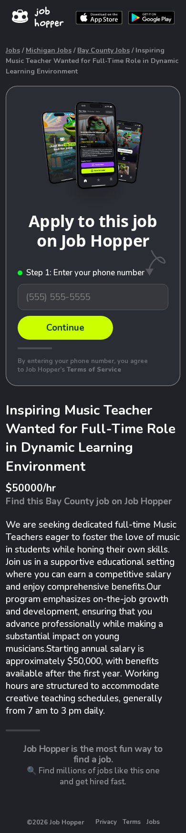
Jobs (13, 50)
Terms (132, 822)
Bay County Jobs (103, 50)
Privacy (106, 822)
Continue (65, 328)
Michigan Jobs (49, 50)
